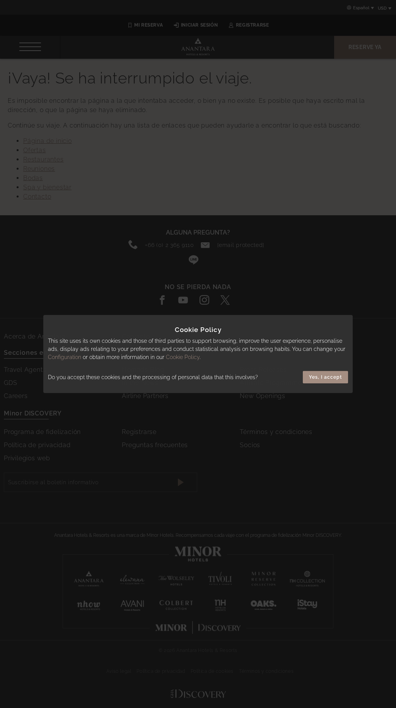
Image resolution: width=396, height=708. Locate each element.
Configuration (64, 357)
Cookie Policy (183, 357)
